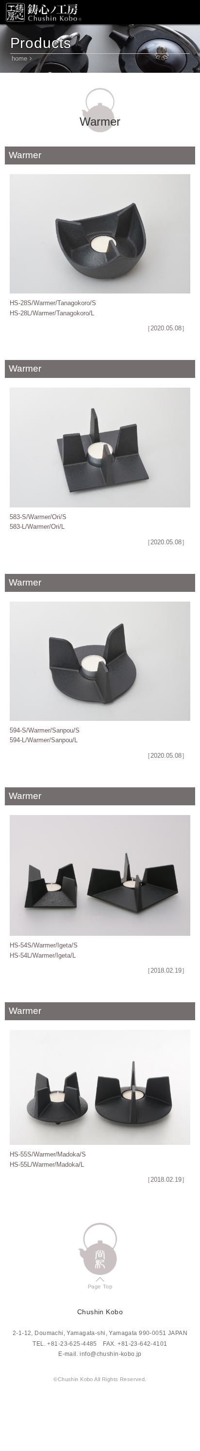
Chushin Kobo (44, 12)
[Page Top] (100, 1249)
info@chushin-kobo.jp (110, 1354)
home (19, 58)
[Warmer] (100, 233)
